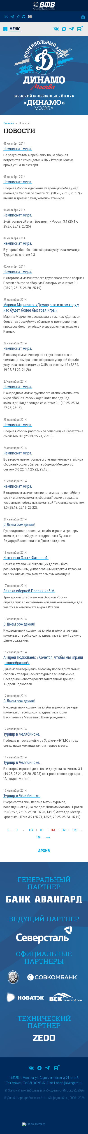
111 (42, 829)
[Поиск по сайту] (17, 16)
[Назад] (9, 830)
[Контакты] (6, 17)
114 (74, 829)
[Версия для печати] (23, 16)
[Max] (64, 29)
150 (38, 837)
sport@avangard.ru (69, 1083)
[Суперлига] (44, 5)
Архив (44, 850)
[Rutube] (80, 29)
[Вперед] (48, 838)
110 (31, 829)
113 (63, 829)
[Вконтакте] (56, 29)
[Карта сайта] (12, 16)
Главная (8, 123)
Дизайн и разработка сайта (26, 1098)
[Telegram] (71, 29)
